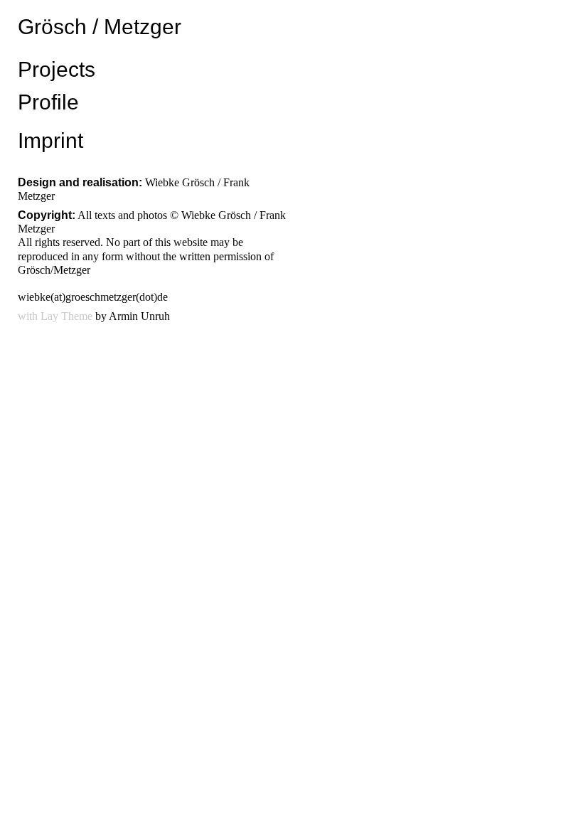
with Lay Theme (55, 316)
